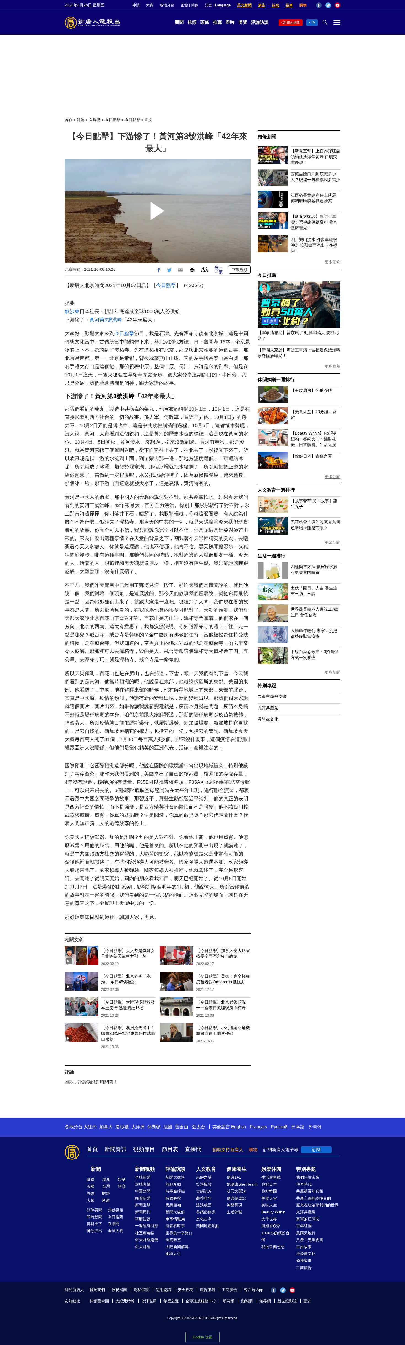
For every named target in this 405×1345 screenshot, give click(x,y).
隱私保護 (141, 1289)
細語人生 (173, 1253)
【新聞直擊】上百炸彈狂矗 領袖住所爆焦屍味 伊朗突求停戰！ (315, 156)
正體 (184, 5)
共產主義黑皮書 (272, 696)
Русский (279, 1126)
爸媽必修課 (205, 1212)
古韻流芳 (204, 1191)
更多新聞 (332, 476)
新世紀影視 (287, 1301)
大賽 (149, 5)
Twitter (328, 5)
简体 (194, 5)
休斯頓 (154, 1126)
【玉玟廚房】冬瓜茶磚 (311, 390)
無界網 (265, 1301)
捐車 (289, 5)
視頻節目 (144, 1149)
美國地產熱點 (207, 1226)
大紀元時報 (125, 1301)
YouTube (337, 5)
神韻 (135, 5)
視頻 (192, 22)
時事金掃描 (175, 1191)
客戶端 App (253, 1289)
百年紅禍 (304, 1226)
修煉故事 (304, 1260)
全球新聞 (142, 1177)
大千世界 (269, 1219)
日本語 (297, 1126)
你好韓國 (269, 1191)
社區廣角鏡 (144, 1233)
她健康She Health (242, 1184)
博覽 (242, 22)
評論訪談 (260, 22)
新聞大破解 (175, 1212)
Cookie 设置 (202, 1337)
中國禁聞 (142, 1191)
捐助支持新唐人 (227, 1149)
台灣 (106, 1186)
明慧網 (228, 1301)
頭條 (204, 22)
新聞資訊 (115, 1149)
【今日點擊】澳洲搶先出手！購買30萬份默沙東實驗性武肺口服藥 (128, 1033)
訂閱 (316, 1149)
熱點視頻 (115, 1210)
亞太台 (198, 1126)
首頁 (68, 120)
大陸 (90, 1200)
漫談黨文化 (268, 719)
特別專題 (267, 685)
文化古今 (204, 1219)
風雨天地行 (305, 1233)
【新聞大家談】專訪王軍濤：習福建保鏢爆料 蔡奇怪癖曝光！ (314, 222)
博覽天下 (94, 1224)
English (238, 1126)
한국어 (315, 1126)
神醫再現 (234, 1205)
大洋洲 (138, 1126)
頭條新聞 (267, 136)
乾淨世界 (149, 1301)
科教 (106, 1200)
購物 (303, 5)
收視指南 (119, 1289)
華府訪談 (142, 1219)
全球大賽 (115, 1231)
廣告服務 (207, 1289)
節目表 (170, 1149)
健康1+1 (234, 1177)
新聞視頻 (145, 1169)
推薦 (217, 22)
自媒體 (95, 120)
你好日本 (269, 1184)
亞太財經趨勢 (146, 1240)
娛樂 (122, 1179)
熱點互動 (173, 1184)
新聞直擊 (142, 1205)
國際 (90, 1179)
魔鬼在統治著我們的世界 (317, 1205)
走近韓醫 (234, 1212)
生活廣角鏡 (271, 1177)
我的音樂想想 (273, 1246)
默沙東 (72, 311)
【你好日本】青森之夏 (311, 456)
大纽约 (90, 1126)
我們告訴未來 (307, 1177)
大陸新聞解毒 (177, 1246)
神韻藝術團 (99, 1301)
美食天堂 (269, 1198)
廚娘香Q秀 (270, 1226)
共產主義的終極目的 (313, 1198)
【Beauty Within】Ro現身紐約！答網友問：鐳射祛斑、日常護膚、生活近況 (314, 439)
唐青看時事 (175, 1226)
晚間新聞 (142, 1198)
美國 (90, 1186)
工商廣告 (304, 1267)
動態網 (247, 1301)
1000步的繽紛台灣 (275, 1236)
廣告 (261, 5)
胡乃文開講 (236, 1191)
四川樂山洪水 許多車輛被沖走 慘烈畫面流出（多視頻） (314, 245)
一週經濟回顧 (146, 1226)
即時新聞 (94, 1217)
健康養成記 (236, 1198)
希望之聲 (171, 1301)
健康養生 (237, 1169)
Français (258, 1126)
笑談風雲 (204, 1184)
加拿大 (106, 1126)
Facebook (319, 5)
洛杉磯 (122, 1126)
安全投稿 (185, 1289)
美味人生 (269, 1205)
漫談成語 (204, 1205)
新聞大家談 (175, 1177)
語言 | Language (218, 5)
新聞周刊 (142, 1212)
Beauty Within (273, 1212)
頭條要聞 (94, 1210)
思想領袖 (173, 1205)
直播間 (193, 1149)
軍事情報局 (175, 1219)
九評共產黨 (268, 708)
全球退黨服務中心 (200, 1301)
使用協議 (163, 1289)
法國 (167, 1126)
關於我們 (97, 1289)
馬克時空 (173, 1240)
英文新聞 (244, 5)
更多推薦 (332, 366)
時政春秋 (173, 1198)
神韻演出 (94, 1231)
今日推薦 (267, 275)
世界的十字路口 (179, 1233)
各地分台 (167, 5)
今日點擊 (112, 120)
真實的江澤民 (307, 1219)
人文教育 (206, 1169)
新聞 (179, 22)
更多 (307, 1301)
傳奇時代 (304, 1184)
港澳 (106, 1179)
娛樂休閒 (271, 1169)
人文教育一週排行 (276, 490)
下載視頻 (239, 269)
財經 (106, 1193)
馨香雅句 (204, 1198)
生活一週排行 (271, 555)
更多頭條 (332, 262)
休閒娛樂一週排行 (276, 379)
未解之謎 (204, 1177)
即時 (230, 22)
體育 (122, 1186)
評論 (81, 120)
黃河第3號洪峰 (106, 319)
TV (313, 23)
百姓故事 (304, 1246)
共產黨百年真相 (309, 1191)
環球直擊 (142, 1184)
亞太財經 (142, 1246)
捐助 (275, 5)
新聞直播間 (291, 23)
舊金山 (181, 1126)
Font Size (205, 269)
